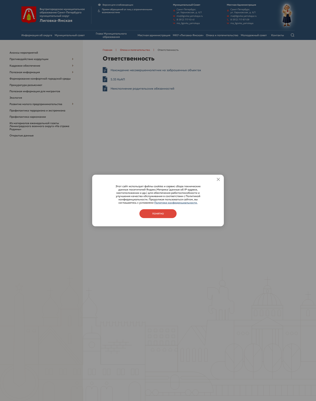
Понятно (158, 213)
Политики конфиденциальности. (176, 202)
